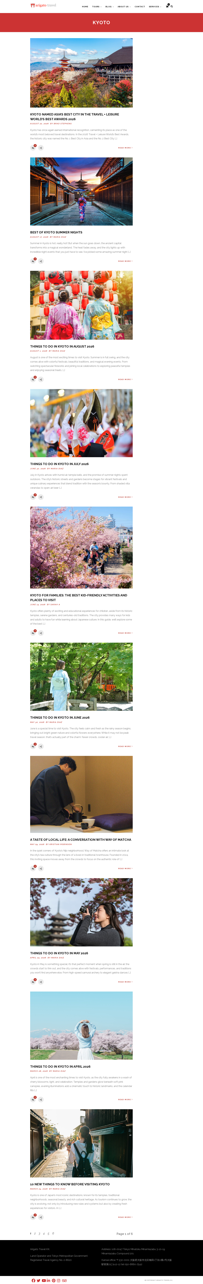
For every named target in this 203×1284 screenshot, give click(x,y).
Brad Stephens (63, 124)
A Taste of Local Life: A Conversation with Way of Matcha (80, 840)
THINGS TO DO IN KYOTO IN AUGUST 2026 (62, 346)
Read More (124, 148)
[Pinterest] (51, 1280)
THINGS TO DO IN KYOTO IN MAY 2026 (59, 953)
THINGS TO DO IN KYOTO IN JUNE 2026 (60, 717)
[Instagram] (56, 1280)
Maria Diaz (59, 237)
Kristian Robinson (60, 844)
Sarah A (55, 604)
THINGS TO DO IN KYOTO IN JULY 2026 (59, 464)
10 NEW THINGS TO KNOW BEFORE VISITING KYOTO (70, 1184)
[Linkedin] (46, 1280)
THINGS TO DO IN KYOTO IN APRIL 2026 (60, 1066)
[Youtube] (41, 1280)
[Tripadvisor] (61, 1280)
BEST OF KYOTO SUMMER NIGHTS (56, 232)
